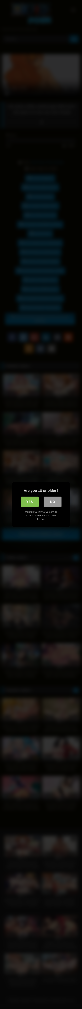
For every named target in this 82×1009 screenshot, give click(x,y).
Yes (29, 502)
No (52, 502)
